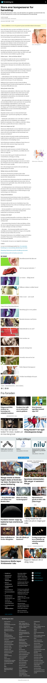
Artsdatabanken (7, 626)
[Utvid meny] (45, 2)
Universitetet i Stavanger (38, 660)
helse (2, 385)
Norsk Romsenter (22, 665)
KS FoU (5, 657)
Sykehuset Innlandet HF (38, 644)
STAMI (35, 638)
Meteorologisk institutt (8, 663)
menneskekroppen (10, 385)
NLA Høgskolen (22, 621)
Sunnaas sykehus (37, 643)
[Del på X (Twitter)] (4, 388)
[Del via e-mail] (8, 388)
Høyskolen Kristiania (8, 652)
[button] (1, 442)
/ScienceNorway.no (38, 580)
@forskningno (37, 573)
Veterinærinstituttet (37, 668)
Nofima (20, 647)
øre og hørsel (19, 385)
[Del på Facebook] (2, 388)
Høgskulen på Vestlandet (8, 651)
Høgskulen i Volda (7, 649)
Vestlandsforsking (37, 666)
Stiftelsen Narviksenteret (38, 641)
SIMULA (35, 629)
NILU (5, 671)
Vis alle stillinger (23, 457)
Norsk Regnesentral (22, 663)
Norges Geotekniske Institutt (24, 652)
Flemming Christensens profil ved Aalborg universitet (14, 250)
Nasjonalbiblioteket (22, 630)
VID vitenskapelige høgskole (39, 669)
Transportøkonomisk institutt (39, 649)
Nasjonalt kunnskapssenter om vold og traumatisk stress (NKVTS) (24, 633)
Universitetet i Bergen (38, 655)
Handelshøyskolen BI (8, 642)
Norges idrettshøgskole (23, 660)
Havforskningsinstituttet (8, 644)
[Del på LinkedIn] (6, 388)
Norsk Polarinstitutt (22, 662)
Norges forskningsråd (23, 656)
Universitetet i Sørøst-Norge (39, 662)
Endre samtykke (8, 614)
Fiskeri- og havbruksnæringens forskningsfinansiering (8, 635)
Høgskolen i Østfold (8, 647)
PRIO (35, 623)
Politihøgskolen (37, 621)
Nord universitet (22, 649)
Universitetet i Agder (37, 653)
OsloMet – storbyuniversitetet (24, 675)
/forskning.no (37, 575)
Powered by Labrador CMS (23, 680)
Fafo (5, 632)
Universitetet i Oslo (37, 658)
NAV (5, 664)
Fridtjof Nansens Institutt (8, 641)
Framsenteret (6, 639)
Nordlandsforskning (23, 651)
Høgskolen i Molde (7, 646)
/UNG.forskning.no (38, 578)
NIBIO (5, 666)
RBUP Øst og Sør (37, 624)
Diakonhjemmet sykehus (8, 627)
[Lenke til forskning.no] (22, 1)
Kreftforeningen (7, 658)
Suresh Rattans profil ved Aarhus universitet (12, 253)
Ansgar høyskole (7, 621)
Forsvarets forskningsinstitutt (9, 638)
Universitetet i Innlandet (38, 657)
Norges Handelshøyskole (23, 654)
